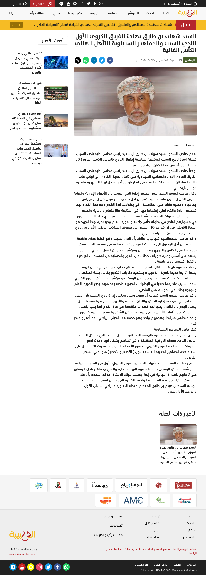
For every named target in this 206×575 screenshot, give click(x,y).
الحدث (150, 13)
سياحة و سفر (113, 516)
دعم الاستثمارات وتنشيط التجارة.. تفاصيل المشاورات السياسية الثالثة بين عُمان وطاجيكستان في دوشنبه (27, 151)
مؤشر (190, 530)
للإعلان (17, 4)
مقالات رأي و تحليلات (108, 535)
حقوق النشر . (142, 564)
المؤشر (133, 13)
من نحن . (192, 564)
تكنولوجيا (75, 13)
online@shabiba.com (22, 554)
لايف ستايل (152, 523)
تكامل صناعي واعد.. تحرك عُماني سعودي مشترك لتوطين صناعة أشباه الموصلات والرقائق (27, 63)
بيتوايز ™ (144, 570)
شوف (94, 13)
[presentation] (19, 25)
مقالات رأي (37, 13)
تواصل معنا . (160, 564)
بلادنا (167, 13)
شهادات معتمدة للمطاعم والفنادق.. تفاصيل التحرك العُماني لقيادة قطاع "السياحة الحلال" (103, 25)
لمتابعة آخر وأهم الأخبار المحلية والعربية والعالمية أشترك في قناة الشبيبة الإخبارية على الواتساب (151, 551)
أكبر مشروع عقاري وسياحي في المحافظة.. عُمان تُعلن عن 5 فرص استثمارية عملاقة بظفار (26, 120)
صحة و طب (153, 537)
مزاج (56, 13)
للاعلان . (177, 564)
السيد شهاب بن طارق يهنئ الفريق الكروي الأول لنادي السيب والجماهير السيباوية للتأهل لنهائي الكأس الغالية (178, 454)
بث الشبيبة (40, 4)
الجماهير (112, 13)
